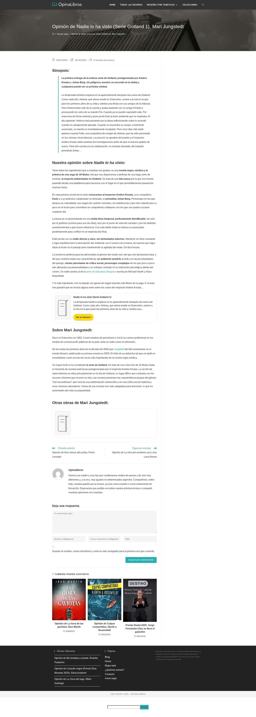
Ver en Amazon (83, 317)
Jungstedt (119, 349)
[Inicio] (53, 34)
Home (108, 661)
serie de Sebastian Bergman (101, 271)
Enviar (144, 707)
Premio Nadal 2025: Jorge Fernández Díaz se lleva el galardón (140, 628)
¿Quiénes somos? (114, 670)
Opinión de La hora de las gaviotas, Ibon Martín (69, 625)
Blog (107, 657)
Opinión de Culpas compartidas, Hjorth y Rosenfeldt (104, 626)
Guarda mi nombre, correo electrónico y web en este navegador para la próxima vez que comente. (103, 551)
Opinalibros (75, 470)
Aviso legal (111, 678)
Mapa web (110, 665)
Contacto (109, 674)
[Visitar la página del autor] (58, 474)
